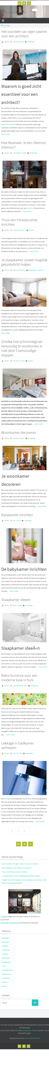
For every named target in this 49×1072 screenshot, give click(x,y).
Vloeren (5, 976)
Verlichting (6, 972)
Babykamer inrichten (17, 511)
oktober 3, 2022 (18, 435)
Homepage (6, 25)
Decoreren (6, 936)
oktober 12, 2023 (19, 229)
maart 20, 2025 (18, 41)
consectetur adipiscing (31, 1024)
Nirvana (28, 1032)
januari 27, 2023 (18, 358)
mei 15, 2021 (17, 748)
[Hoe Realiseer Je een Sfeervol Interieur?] (24, 173)
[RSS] (29, 3)
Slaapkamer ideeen (16, 595)
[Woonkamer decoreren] (24, 454)
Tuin (3, 960)
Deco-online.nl (9, 9)
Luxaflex (4, 911)
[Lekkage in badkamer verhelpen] (24, 772)
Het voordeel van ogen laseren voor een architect (24, 33)
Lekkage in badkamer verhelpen (17, 740)
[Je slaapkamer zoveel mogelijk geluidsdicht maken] (24, 290)
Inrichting (30, 41)
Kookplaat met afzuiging (10, 917)
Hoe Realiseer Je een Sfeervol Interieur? (23, 144)
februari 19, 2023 (19, 268)
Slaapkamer (33, 268)
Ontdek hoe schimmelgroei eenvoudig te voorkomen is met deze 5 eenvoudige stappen (21, 346)
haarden (5, 940)
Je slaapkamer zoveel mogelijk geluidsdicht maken (24, 260)
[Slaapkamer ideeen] (24, 623)
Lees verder (5, 134)
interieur (30, 207)
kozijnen (5, 948)
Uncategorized (7, 964)
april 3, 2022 (17, 601)
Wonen (31, 229)
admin (6, 41)
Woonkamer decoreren (18, 429)
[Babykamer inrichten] (24, 542)
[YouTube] (20, 3)
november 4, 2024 (19, 152)
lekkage (7, 793)
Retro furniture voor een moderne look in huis (19, 673)
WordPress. (36, 1032)
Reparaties (29, 748)
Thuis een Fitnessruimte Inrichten (19, 221)
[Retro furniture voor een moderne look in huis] (24, 694)
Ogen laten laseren (8, 124)
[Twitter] (24, 3)
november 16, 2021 (20, 681)
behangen (5, 932)
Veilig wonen (6, 968)
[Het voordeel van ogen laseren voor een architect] (24, 64)
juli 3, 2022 (17, 517)
